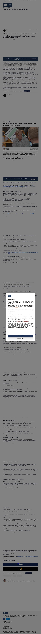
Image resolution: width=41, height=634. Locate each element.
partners (16, 307)
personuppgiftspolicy (25, 321)
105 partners (21, 329)
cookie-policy (19, 321)
